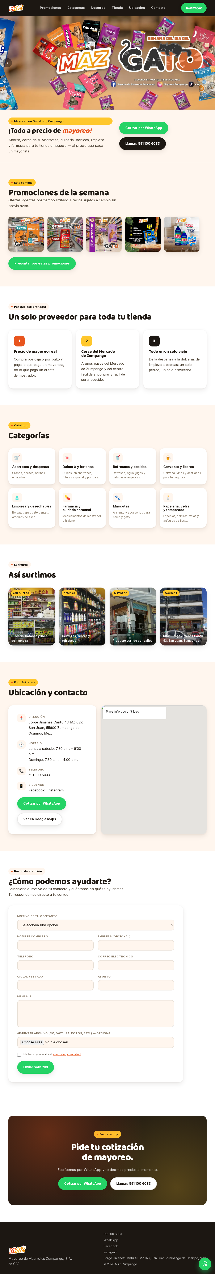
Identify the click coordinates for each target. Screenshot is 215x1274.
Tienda (117, 8)
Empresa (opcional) (114, 936)
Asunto (104, 976)
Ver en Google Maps (39, 819)
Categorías (76, 8)
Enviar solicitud (35, 1067)
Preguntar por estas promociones (42, 263)
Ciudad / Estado (30, 976)
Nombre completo (32, 936)
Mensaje (24, 996)
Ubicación (137, 8)
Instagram (55, 790)
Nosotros (98, 8)
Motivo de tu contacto (37, 916)
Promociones (50, 8)
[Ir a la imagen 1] (103, 105)
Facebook (37, 790)
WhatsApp (111, 1240)
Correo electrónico (115, 956)
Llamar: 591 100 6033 (142, 144)
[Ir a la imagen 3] (111, 105)
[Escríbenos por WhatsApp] (205, 1264)
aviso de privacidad (67, 1054)
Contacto (158, 8)
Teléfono (25, 956)
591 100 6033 (39, 775)
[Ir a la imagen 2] (107, 105)
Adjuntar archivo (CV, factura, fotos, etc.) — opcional (64, 1033)
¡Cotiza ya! (194, 8)
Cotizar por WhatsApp (143, 128)
